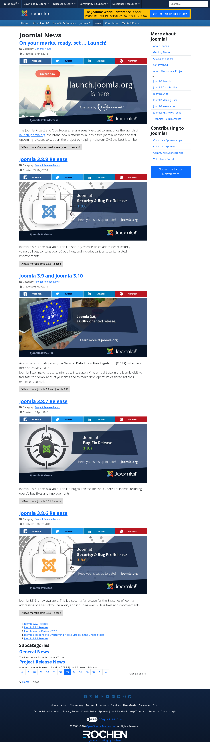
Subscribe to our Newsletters (170, 171)
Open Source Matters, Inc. (101, 726)
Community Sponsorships (168, 152)
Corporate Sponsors (165, 146)
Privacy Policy (71, 711)
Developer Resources (125, 4)
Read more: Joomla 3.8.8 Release (42, 263)
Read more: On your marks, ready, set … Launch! (51, 147)
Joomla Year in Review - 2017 (40, 631)
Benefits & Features (64, 23)
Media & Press (130, 23)
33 (67, 672)
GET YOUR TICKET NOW (170, 14)
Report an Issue (158, 711)
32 (60, 672)
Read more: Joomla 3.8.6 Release (42, 613)
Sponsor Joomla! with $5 (113, 711)
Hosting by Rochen (105, 740)
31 (54, 672)
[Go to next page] (100, 672)
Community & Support (93, 4)
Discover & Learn (63, 4)
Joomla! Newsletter (164, 106)
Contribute (111, 23)
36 (87, 672)
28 (34, 672)
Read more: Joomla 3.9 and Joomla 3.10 (45, 389)
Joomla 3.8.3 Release (36, 638)
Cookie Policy (88, 711)
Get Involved (160, 65)
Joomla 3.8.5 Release (36, 623)
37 (93, 672)
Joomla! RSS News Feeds (167, 112)
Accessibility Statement (47, 711)
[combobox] (188, 4)
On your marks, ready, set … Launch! (62, 42)
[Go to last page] (105, 672)
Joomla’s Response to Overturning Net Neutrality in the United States (64, 634)
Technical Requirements (167, 119)
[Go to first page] (22, 672)
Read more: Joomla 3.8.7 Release (42, 501)
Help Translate (137, 711)
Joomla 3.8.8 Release (43, 159)
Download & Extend (35, 4)
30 (47, 672)
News (98, 23)
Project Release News (47, 165)
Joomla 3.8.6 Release (43, 513)
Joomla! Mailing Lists (165, 100)
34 (74, 672)
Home (24, 23)
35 (80, 672)
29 (41, 672)
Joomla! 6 (85, 23)
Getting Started (162, 52)
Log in (172, 711)
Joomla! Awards (162, 81)
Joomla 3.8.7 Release (43, 401)
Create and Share (163, 58)
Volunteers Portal (163, 159)
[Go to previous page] (28, 672)
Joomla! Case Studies (165, 87)
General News (43, 48)
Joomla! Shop (160, 93)
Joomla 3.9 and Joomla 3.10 (51, 275)
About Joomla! (40, 23)
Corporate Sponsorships (167, 140)
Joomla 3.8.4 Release (36, 627)
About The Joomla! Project (168, 71)
